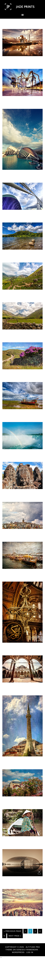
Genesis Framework (27, 950)
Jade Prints (22, 6)
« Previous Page (12, 931)
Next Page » (15, 936)
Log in (29, 952)
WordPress (18, 952)
